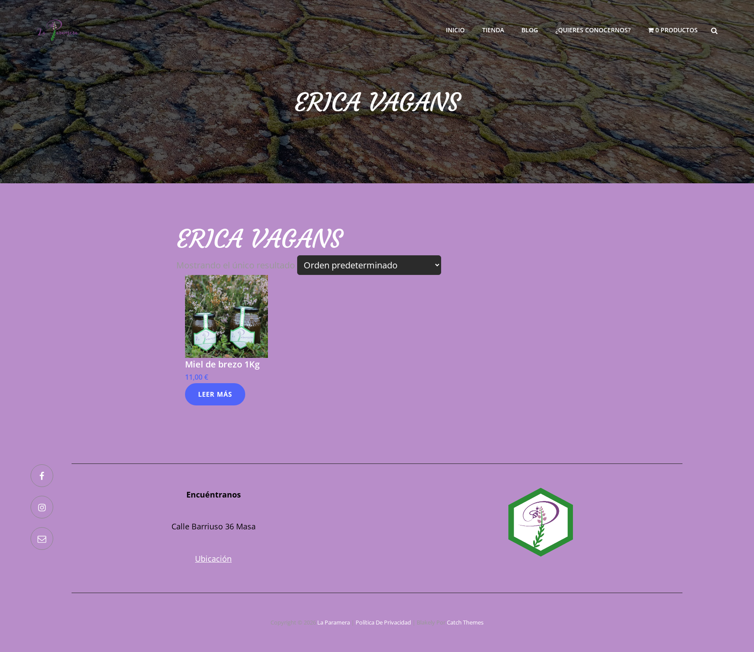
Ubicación (213, 558)
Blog (529, 30)
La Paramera (333, 622)
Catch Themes (465, 622)
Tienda (493, 30)
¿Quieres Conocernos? (593, 30)
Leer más (215, 394)
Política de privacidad (383, 622)
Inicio (455, 30)
